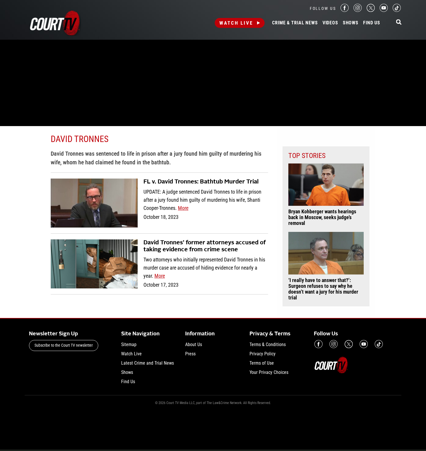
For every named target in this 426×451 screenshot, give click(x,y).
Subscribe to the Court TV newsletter (63, 345)
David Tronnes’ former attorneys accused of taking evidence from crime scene (204, 246)
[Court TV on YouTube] (384, 10)
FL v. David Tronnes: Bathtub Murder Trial (200, 182)
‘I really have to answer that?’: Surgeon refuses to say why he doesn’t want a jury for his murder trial (323, 289)
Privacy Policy (263, 354)
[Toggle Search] (398, 22)
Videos (330, 23)
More (183, 208)
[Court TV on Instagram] (358, 10)
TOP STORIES (306, 156)
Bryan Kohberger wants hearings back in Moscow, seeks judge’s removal (322, 217)
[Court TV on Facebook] (345, 10)
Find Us (371, 23)
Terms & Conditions (268, 344)
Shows (350, 23)
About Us (193, 344)
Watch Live (236, 23)
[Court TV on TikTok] (397, 10)
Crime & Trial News (295, 23)
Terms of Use (262, 363)
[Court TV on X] (371, 10)
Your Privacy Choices (269, 372)
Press (190, 354)
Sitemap (128, 344)
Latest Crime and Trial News (147, 363)
